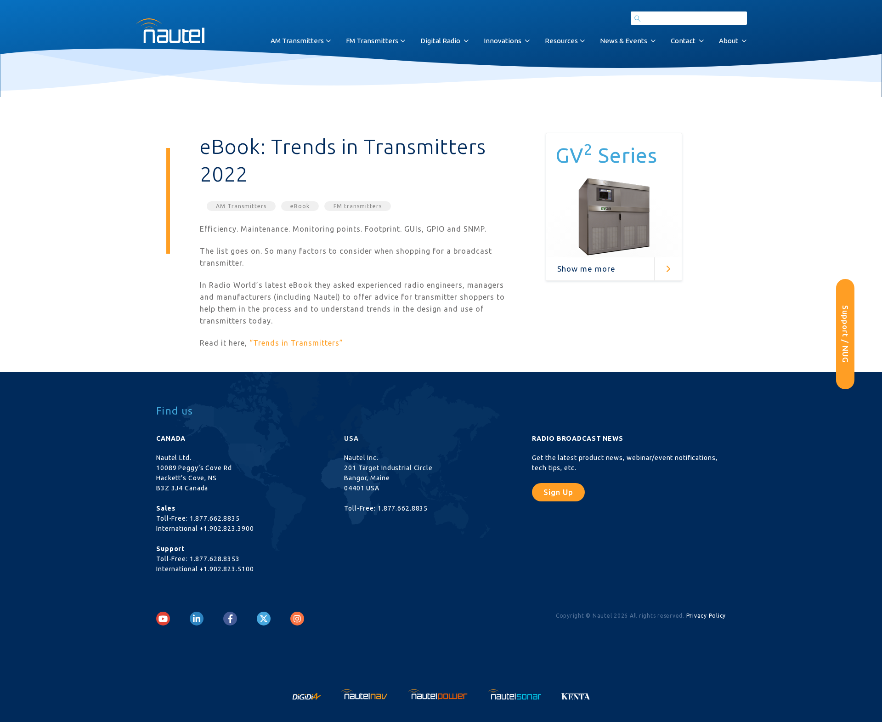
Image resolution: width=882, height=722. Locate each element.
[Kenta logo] (575, 693)
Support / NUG (845, 334)
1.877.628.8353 (215, 559)
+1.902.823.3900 (226, 528)
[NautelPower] (439, 693)
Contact (683, 41)
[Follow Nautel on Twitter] (264, 618)
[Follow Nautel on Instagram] (297, 618)
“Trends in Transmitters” (296, 343)
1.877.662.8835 (215, 518)
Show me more (586, 268)
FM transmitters (358, 206)
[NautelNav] (365, 693)
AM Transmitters (241, 206)
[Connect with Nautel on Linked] (196, 618)
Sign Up (558, 492)
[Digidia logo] (307, 693)
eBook (300, 206)
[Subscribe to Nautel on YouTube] (163, 618)
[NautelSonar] (515, 693)
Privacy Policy (706, 616)
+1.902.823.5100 (226, 569)
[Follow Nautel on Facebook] (230, 618)
